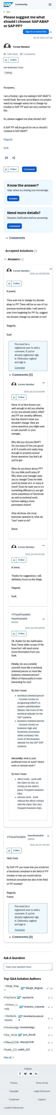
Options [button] (50, 32)
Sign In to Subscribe (35, 31)
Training (8, 73)
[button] (6, 60)
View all (8, 1057)
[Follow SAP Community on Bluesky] (25, 1073)
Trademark (14, 1099)
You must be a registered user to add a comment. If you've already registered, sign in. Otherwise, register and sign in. (27, 353)
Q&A (8, 12)
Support (42, 1099)
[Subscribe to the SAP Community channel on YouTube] (31, 1073)
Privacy (13, 1083)
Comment (29, 169)
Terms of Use (42, 1083)
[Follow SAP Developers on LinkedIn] (36, 1073)
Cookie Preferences (14, 1108)
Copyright (14, 1091)
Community (21, 4)
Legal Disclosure (42, 1091)
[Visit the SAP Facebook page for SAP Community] (20, 1073)
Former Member (21, 47)
